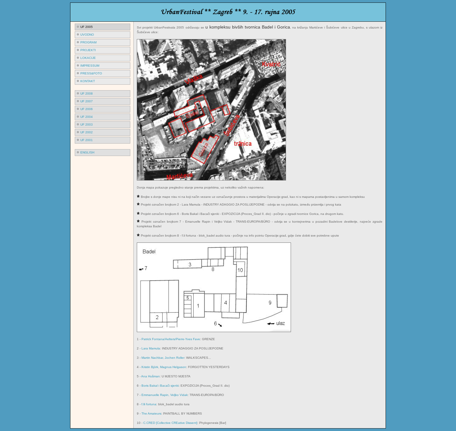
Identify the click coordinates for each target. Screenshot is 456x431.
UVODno (87, 34)
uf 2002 (86, 132)
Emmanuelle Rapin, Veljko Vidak (164, 395)
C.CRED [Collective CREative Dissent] (170, 422)
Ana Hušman (150, 376)
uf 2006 (86, 109)
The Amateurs (151, 413)
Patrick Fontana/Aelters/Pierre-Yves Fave (170, 339)
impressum (89, 65)
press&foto (91, 73)
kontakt (87, 81)
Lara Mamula (150, 348)
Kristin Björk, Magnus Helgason (163, 367)
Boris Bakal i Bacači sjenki (160, 385)
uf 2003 (86, 124)
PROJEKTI (88, 50)
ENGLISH (87, 152)
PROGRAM (88, 42)
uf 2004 (86, 116)
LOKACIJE (88, 58)
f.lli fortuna (148, 404)
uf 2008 (86, 93)
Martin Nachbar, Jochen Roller (162, 357)
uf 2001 (86, 140)
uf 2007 (86, 101)
